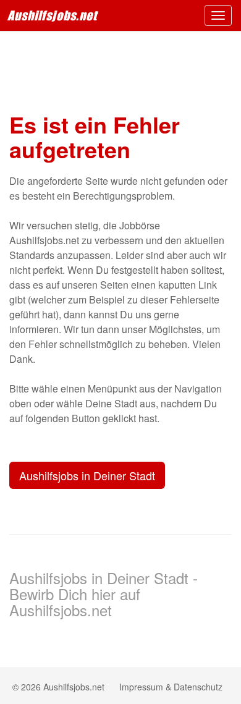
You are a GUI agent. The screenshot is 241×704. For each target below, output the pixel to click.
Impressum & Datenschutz (170, 687)
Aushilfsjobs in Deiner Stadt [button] (87, 475)
